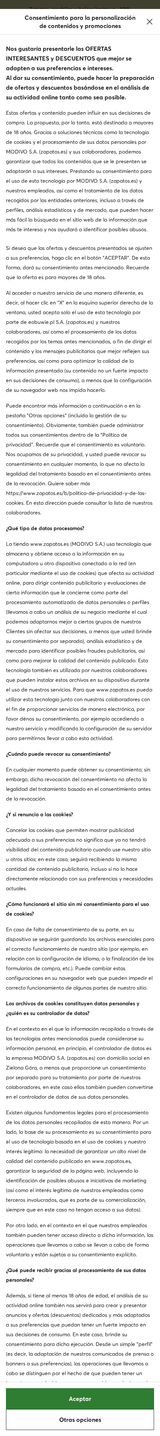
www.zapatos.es (49, 544)
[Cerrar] (150, 22)
